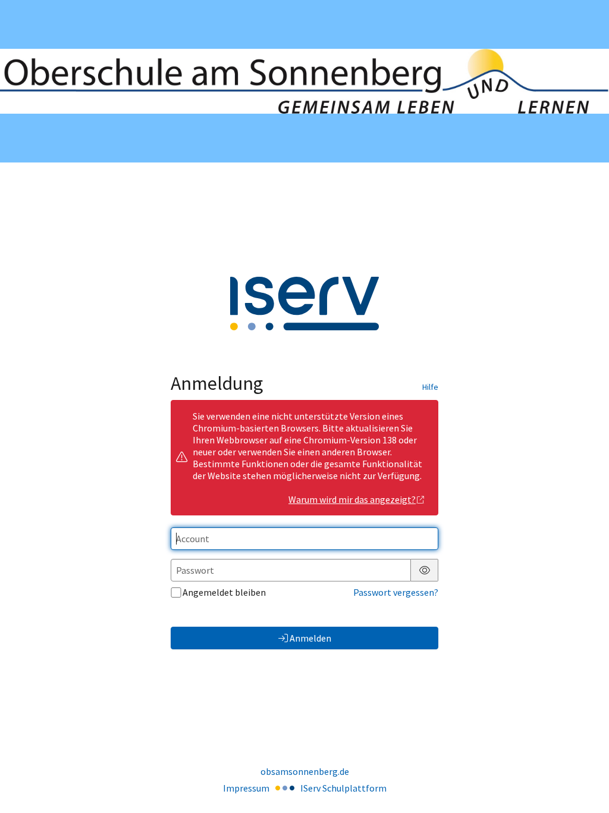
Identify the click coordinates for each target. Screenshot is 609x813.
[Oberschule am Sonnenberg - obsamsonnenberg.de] (304, 81)
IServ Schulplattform (343, 788)
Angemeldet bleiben (224, 592)
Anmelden (310, 638)
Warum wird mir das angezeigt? (352, 499)
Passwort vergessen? (395, 592)
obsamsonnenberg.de (304, 771)
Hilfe (430, 387)
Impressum (246, 788)
